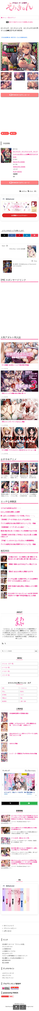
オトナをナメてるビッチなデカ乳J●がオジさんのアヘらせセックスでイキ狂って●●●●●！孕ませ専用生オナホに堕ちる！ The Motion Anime (24, 817)
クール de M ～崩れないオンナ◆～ (20, 838)
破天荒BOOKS (6, 960)
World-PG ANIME (19, 162)
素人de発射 (5, 962)
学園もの (4, 698)
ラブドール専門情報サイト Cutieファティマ (14, 955)
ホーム (4, 17)
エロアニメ (13, 17)
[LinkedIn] (27, 235)
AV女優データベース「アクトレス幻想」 (13, 944)
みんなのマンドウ (7, 953)
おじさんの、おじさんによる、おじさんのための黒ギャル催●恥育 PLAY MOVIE (25, 154)
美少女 (22, 691)
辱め (21, 698)
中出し (3, 691)
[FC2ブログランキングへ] (15, 988)
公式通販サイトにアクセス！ (19, 215)
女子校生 (4, 694)
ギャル (6, 133)
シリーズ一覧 (6, 675)
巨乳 (14, 133)
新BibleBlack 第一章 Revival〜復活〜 (24, 477)
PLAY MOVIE (17, 172)
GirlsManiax (30, 771)
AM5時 (6, 794)
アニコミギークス (7, 946)
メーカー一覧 (6, 671)
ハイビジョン (23, 688)
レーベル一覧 (6, 667)
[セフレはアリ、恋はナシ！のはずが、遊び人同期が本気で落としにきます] (15, 782)
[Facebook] (12, 235)
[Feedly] (29, 803)
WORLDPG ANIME (19, 167)
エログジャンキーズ (8, 973)
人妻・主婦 (23, 701)
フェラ (22, 694)
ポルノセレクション (8, 977)
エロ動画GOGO (6, 949)
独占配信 (4, 701)
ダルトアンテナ (6, 975)
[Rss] (3, 643)
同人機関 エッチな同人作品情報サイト (13, 958)
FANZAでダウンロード (21, 95)
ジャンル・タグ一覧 (7, 663)
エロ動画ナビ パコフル (8, 951)
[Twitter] (4, 235)
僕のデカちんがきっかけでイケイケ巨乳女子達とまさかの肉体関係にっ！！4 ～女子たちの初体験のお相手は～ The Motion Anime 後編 (24, 862)
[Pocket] (34, 235)
